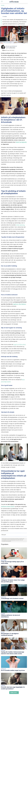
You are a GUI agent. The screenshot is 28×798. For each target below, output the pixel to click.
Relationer (3, 560)
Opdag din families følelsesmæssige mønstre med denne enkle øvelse (12, 652)
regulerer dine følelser (19, 304)
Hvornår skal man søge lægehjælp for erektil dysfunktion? (13, 688)
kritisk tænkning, (20, 225)
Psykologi (3, 597)
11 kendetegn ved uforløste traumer (12, 598)
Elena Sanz (12, 47)
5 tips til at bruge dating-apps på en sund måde (12, 562)
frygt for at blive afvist (19, 344)
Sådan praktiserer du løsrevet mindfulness (10, 616)
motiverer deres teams (7, 506)
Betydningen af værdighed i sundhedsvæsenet (10, 634)
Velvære (3, 613)
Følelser (3, 650)
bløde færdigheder (21, 142)
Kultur (2, 578)
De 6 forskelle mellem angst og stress (13, 670)
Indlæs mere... (14, 692)
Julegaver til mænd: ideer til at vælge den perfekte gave (13, 581)
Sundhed (3, 685)
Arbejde (2, 5)
